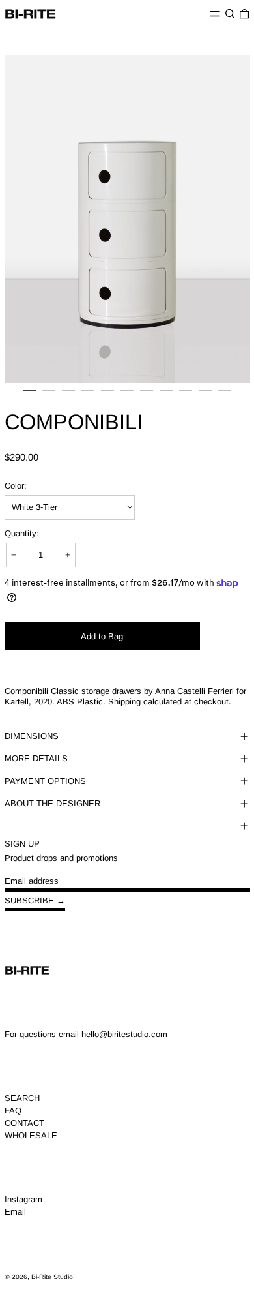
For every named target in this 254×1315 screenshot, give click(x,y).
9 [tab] (185, 396)
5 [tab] (107, 396)
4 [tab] (87, 396)
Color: (16, 486)
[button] (230, 14)
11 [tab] (224, 396)
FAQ (13, 1110)
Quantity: (22, 533)
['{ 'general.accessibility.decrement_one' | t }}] (14, 555)
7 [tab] (146, 396)
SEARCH (22, 1098)
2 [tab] (48, 396)
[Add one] (67, 555)
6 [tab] (127, 396)
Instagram (23, 1199)
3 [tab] (68, 396)
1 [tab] (29, 396)
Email (15, 1212)
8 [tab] (166, 396)
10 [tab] (205, 396)
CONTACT (24, 1123)
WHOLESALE (31, 1135)
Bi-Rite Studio (52, 1276)
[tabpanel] (127, 219)
